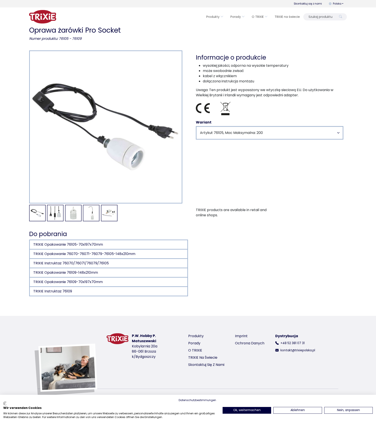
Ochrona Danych (249, 343)
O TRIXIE (258, 17)
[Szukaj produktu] (340, 16)
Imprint (241, 335)
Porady (235, 17)
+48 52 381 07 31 (292, 343)
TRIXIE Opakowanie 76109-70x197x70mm (68, 281)
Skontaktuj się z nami (308, 3)
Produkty (213, 17)
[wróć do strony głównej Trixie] (42, 16)
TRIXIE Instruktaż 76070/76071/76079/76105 (71, 263)
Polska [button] (337, 3)
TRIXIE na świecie (287, 17)
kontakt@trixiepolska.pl (297, 350)
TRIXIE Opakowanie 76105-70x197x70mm (68, 244)
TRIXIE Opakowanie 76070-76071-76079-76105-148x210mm (84, 253)
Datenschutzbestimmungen (197, 400)
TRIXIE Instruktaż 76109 (52, 291)
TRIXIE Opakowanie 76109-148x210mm (65, 272)
